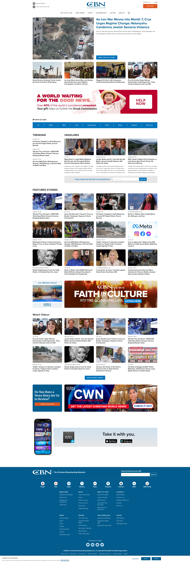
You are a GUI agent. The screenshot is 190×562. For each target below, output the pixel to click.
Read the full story (106, 57)
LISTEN (113, 13)
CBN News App (64, 535)
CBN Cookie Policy (92, 554)
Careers (119, 503)
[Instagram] (97, 545)
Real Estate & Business (102, 508)
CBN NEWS (80, 13)
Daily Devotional (84, 495)
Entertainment (91, 125)
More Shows (82, 531)
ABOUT (122, 13)
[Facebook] (92, 545)
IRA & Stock (101, 500)
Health (107, 125)
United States (64, 518)
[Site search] (128, 13)
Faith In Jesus (83, 500)
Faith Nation (82, 525)
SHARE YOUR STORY (47, 404)
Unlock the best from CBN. (131, 471)
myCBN (125, 554)
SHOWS (81, 515)
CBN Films (62, 505)
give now (150, 6)
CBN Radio (120, 518)
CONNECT (120, 492)
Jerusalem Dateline (85, 528)
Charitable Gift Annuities (102, 504)
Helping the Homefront (63, 501)
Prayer (80, 497)
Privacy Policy (73, 554)
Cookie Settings (135, 558)
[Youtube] (88, 545)
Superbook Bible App (103, 522)
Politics (51, 125)
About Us (119, 506)
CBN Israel (63, 497)
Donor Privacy (82, 554)
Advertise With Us (122, 500)
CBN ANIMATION (103, 515)
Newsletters (120, 495)
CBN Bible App (83, 508)
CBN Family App (83, 534)
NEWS (61, 515)
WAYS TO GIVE (102, 492)
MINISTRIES (63, 492)
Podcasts (134, 125)
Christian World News (83, 522)
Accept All (156, 558)
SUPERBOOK (101, 13)
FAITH (90, 13)
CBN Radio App (121, 524)
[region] (95, 559)
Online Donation (103, 495)
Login (155, 2)
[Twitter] (102, 545)
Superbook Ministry (104, 518)
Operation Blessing (66, 495)
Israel (76, 125)
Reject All (146, 558)
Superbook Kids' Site (104, 525)
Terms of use (64, 554)
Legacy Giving (102, 497)
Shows (120, 125)
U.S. (38, 125)
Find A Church (83, 503)
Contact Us (146, 2)
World (64, 125)
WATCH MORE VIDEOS (95, 378)
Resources (82, 506)
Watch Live (149, 125)
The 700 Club (66, 13)
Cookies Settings (117, 554)
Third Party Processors (105, 554)
